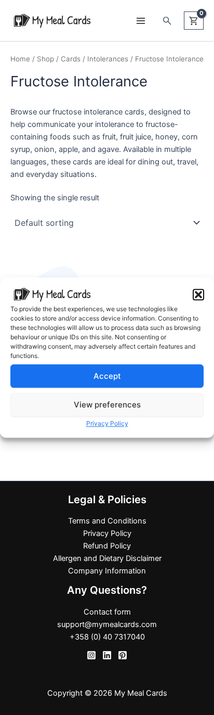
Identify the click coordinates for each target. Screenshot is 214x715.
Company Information (107, 571)
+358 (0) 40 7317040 (107, 637)
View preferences (107, 405)
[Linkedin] (107, 655)
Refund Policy (107, 546)
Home (20, 59)
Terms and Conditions (107, 521)
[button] (198, 294)
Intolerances (107, 59)
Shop (45, 59)
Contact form (107, 612)
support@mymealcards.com (107, 624)
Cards (71, 59)
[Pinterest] (122, 655)
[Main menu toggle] (140, 20)
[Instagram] (91, 655)
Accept (107, 376)
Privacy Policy (107, 424)
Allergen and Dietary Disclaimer (107, 558)
